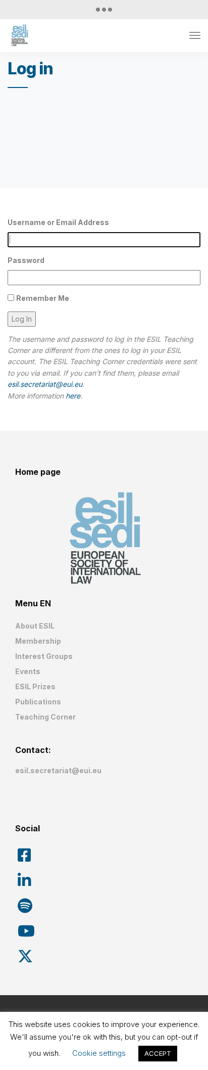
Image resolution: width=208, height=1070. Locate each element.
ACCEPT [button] (157, 1053)
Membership (38, 641)
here (73, 395)
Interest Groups (44, 656)
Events (27, 671)
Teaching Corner (45, 716)
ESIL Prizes (35, 686)
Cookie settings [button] (99, 1053)
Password (26, 260)
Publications (38, 701)
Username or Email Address (58, 222)
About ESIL (35, 625)
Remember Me (42, 298)
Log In (22, 319)
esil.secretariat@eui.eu (45, 384)
